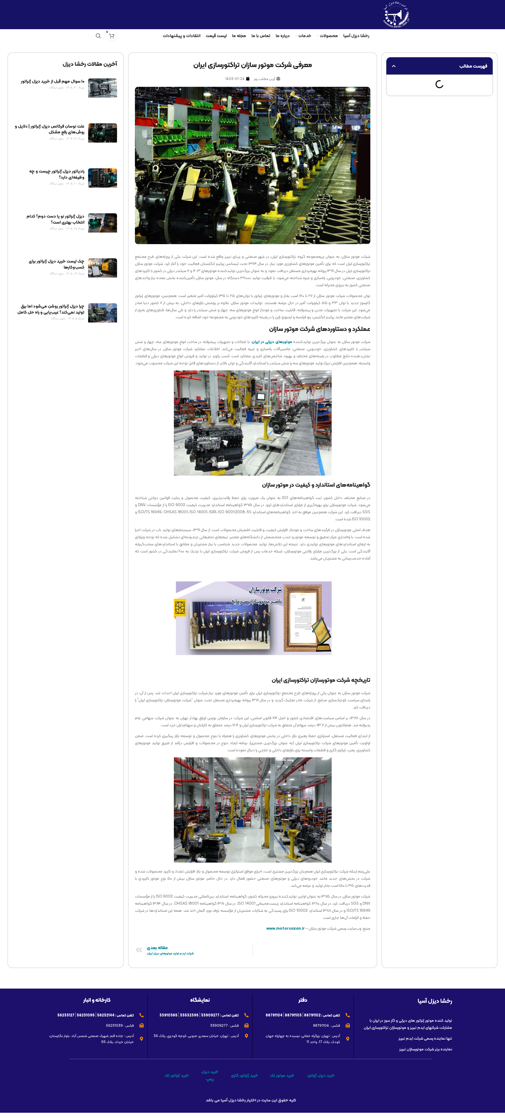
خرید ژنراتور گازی (244, 1075)
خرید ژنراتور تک (176, 1075)
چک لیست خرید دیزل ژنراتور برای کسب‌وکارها (56, 264)
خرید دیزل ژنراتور (321, 1075)
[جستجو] (98, 36)
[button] (394, 66)
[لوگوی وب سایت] (396, 14)
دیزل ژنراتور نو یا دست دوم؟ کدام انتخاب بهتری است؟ (55, 219)
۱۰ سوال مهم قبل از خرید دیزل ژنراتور (52, 81)
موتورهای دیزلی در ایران (272, 341)
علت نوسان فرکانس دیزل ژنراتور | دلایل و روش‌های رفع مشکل (49, 129)
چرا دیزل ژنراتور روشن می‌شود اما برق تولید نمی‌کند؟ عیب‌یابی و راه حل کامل (50, 309)
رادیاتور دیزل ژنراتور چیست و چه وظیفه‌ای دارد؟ (56, 174)
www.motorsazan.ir (285, 928)
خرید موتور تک (282, 1075)
